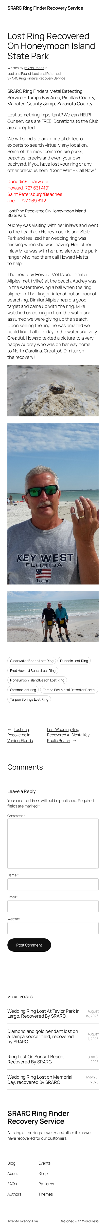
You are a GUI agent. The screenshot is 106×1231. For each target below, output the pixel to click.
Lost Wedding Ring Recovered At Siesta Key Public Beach (68, 735)
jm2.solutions (34, 67)
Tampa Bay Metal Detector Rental (69, 689)
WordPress (90, 1221)
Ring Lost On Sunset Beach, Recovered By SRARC (35, 1059)
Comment (16, 815)
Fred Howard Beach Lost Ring (32, 670)
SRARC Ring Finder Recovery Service (45, 8)
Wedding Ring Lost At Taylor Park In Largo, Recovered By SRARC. (43, 1014)
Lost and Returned (46, 73)
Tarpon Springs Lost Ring (29, 699)
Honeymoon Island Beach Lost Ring (37, 680)
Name (12, 875)
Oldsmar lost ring (23, 689)
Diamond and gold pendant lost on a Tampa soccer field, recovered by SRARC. (42, 1036)
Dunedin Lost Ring (74, 660)
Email (12, 897)
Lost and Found (19, 73)
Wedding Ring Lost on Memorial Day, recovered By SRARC (39, 1079)
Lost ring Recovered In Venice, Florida (20, 735)
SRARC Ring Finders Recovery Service (36, 78)
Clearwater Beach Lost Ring (31, 660)
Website (13, 918)
